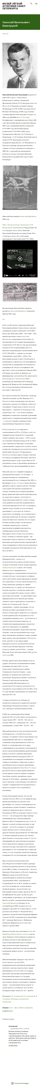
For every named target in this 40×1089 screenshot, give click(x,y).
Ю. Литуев (32, 838)
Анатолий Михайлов (28, 216)
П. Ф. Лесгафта (24, 117)
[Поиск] (31, 3)
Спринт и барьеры (25, 1008)
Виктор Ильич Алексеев (20, 934)
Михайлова (6, 455)
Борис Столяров (18, 483)
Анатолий (6, 655)
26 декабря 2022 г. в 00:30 (19, 1028)
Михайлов (29, 610)
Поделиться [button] (7, 1011)
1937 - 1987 (13, 1008)
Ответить (13, 1046)
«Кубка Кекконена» (9, 568)
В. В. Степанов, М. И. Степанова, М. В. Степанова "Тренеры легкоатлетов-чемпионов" (19, 999)
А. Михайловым (19, 379)
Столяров (32, 768)
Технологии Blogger (21, 1083)
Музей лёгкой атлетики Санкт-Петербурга (14, 6)
